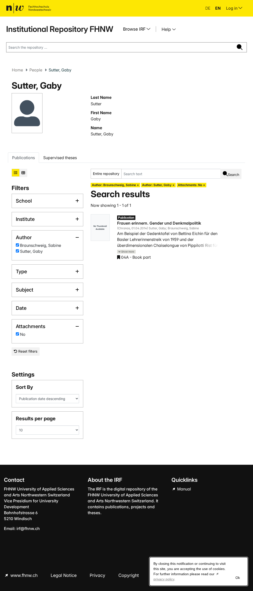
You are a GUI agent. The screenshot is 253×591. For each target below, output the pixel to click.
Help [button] (167, 29)
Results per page (36, 419)
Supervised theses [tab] (60, 157)
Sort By (24, 387)
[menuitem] (138, 29)
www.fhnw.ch (24, 575)
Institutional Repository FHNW (59, 29)
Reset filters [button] (27, 351)
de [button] (208, 8)
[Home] (28, 8)
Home (17, 69)
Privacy (98, 575)
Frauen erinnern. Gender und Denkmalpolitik (159, 223)
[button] (126, 251)
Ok (237, 578)
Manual (183, 488)
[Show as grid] (23, 173)
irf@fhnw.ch (28, 528)
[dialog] (198, 571)
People (35, 69)
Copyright (129, 575)
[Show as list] (16, 173)
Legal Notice (64, 575)
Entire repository (106, 173)
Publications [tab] (23, 157)
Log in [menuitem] (232, 8)
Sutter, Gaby (102, 133)
